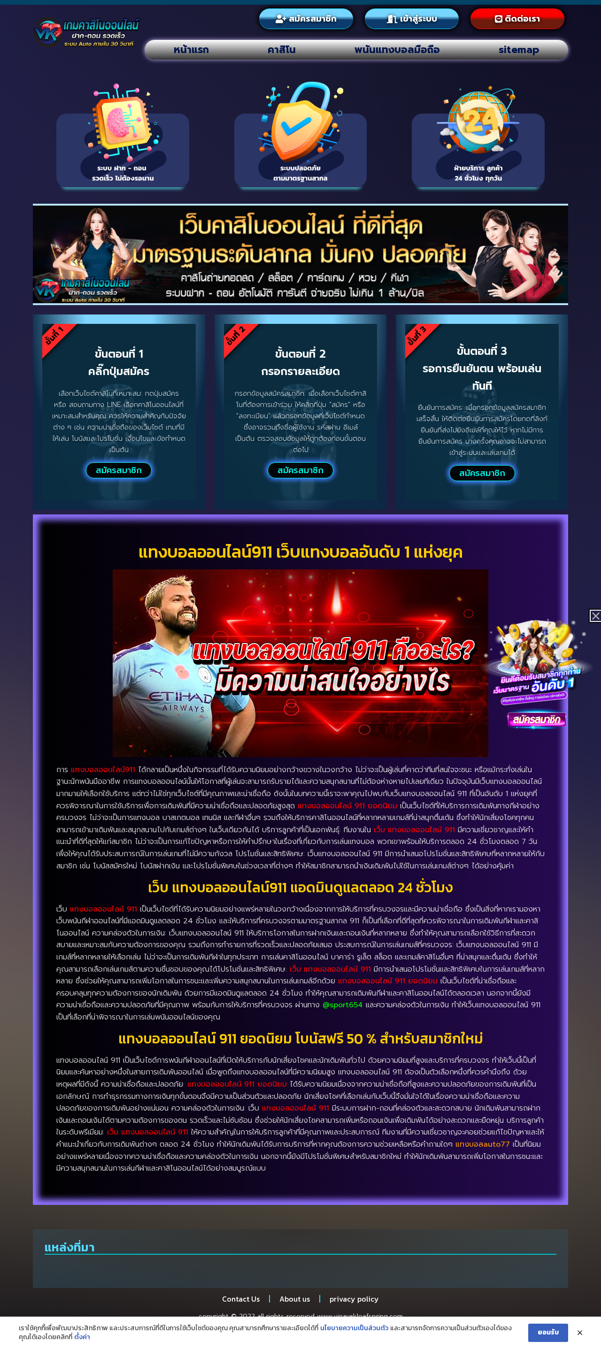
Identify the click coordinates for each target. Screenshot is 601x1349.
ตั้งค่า (82, 1337)
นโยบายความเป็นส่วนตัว (354, 1328)
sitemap (519, 49)
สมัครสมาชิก (119, 470)
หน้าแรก (191, 49)
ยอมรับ (548, 1332)
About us (294, 1298)
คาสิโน (282, 49)
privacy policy (354, 1298)
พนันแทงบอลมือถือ (397, 49)
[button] (596, 616)
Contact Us (241, 1298)
